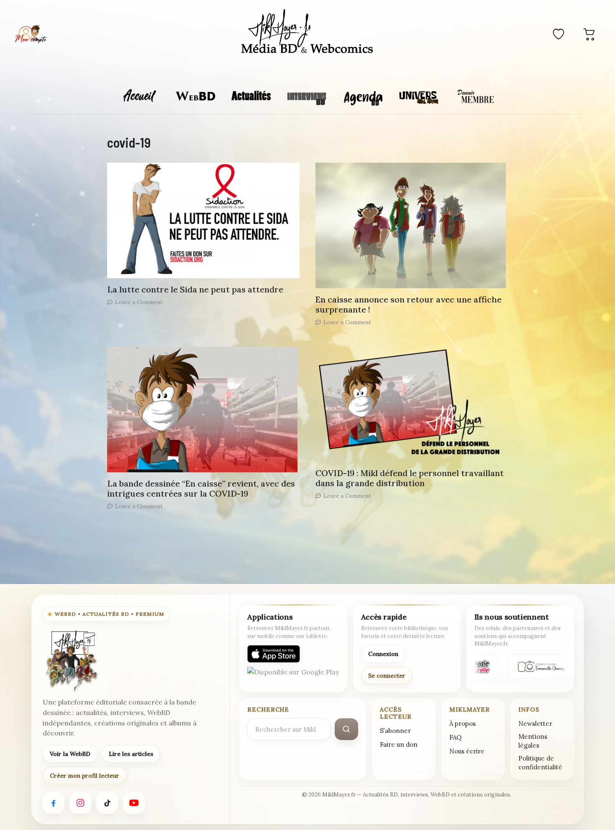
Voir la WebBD (70, 754)
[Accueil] (307, 33)
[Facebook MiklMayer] (53, 803)
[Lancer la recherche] (346, 729)
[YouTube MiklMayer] (134, 803)
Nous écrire (466, 751)
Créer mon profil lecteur (84, 775)
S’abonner (395, 731)
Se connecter (386, 675)
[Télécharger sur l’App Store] (273, 654)
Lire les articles (131, 754)
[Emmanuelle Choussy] (539, 666)
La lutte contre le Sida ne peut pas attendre (195, 289)
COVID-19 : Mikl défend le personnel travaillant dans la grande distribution (409, 478)
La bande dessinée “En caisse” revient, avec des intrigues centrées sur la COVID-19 (201, 488)
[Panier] (589, 34)
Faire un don (399, 744)
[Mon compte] (31, 34)
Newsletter (535, 724)
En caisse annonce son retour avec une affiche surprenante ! (408, 304)
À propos (462, 724)
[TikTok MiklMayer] (107, 803)
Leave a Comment (139, 302)
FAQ (455, 737)
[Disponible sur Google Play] (293, 675)
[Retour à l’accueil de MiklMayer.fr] (71, 661)
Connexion (383, 654)
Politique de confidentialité (540, 762)
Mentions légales (532, 741)
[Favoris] (558, 34)
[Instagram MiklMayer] (80, 803)
